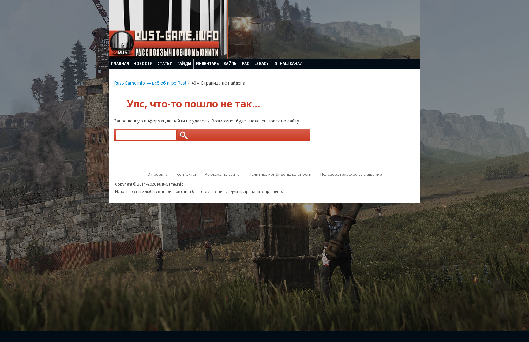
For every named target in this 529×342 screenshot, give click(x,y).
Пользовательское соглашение (351, 174)
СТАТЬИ (165, 63)
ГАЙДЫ (184, 63)
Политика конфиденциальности (280, 174)
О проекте (157, 174)
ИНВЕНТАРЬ (207, 63)
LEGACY (261, 63)
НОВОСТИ (143, 63)
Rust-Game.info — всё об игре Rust (150, 83)
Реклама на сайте (222, 174)
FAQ (246, 63)
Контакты (186, 174)
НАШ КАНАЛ (291, 63)
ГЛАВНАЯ (120, 63)
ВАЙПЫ (230, 63)
